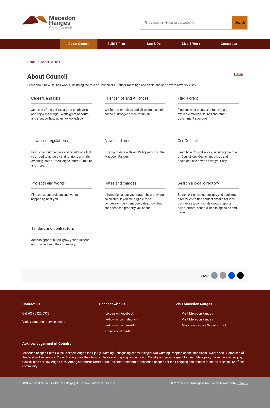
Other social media (118, 331)
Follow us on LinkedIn (120, 325)
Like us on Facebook (119, 313)
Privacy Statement (91, 383)
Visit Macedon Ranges (197, 313)
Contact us (229, 44)
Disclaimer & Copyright (64, 383)
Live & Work (191, 44)
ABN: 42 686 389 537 (35, 383)
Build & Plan (116, 44)
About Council (78, 44)
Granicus (242, 383)
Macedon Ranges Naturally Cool (204, 325)
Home (31, 62)
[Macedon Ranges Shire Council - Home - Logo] (48, 23)
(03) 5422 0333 (39, 313)
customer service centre (48, 322)
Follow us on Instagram (121, 319)
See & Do (154, 44)
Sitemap (110, 383)
